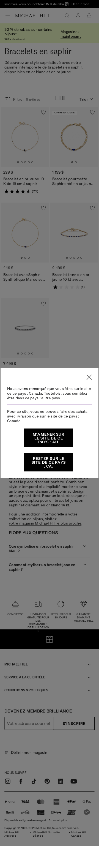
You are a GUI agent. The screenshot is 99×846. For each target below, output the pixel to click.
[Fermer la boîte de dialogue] (89, 377)
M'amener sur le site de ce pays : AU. (48, 438)
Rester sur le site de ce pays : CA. (49, 462)
